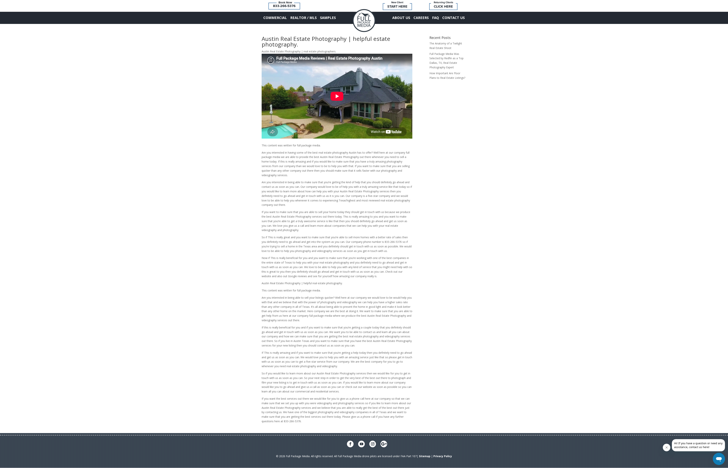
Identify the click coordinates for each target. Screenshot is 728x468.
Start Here (397, 6)
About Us (401, 17)
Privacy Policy (442, 456)
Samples (328, 17)
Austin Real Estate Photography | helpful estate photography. (326, 41)
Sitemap (424, 456)
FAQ (435, 17)
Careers (421, 17)
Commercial (275, 17)
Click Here (443, 6)
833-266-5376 (284, 6)
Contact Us (453, 17)
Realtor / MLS (303, 17)
